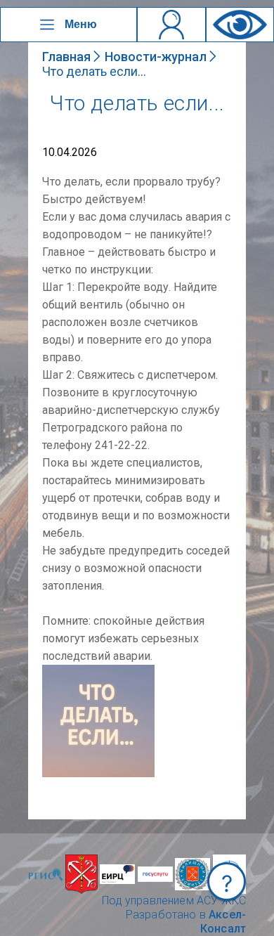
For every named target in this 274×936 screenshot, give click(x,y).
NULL (56, 671)
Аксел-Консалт (223, 921)
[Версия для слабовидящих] (240, 24)
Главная (66, 56)
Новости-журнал (156, 56)
